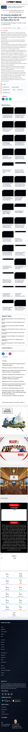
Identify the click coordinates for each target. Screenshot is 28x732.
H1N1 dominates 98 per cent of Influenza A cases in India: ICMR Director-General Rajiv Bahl (8, 185)
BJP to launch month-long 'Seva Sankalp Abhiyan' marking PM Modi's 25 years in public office (8, 240)
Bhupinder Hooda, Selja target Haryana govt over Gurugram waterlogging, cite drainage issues (8, 130)
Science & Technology (5, 670)
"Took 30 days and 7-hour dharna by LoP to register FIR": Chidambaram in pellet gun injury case (7, 267)
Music (2, 659)
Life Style (3, 639)
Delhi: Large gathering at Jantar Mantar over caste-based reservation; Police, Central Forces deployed (20, 267)
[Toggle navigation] (2, 2)
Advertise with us (5, 714)
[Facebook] (3, 353)
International (3, 662)
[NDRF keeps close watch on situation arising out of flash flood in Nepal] (14, 364)
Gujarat (2, 634)
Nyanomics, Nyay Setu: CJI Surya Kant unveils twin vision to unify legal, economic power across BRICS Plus (8, 254)
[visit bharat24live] (14, 451)
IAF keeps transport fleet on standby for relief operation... (13, 395)
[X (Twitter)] (6, 353)
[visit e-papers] (4, 499)
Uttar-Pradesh (4, 631)
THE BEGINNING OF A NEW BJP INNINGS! (19, 212)
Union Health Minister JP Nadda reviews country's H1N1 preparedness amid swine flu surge (20, 308)
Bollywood (3, 655)
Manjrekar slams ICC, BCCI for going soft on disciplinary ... (13, 381)
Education (3, 668)
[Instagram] (10, 353)
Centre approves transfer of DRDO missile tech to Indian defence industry (7, 144)
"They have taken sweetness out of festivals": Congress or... (13, 402)
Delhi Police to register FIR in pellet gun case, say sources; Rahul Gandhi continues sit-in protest (20, 281)
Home (3, 10)
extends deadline (15, 87)
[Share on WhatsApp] (10, 99)
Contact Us (3, 707)
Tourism (2, 646)
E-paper (3, 711)
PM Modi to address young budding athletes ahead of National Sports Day (8, 199)
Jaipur (2, 627)
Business (3, 649)
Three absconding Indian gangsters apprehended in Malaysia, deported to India (19, 199)
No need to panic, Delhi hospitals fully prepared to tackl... (13, 388)
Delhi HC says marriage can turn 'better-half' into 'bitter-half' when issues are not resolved (20, 185)
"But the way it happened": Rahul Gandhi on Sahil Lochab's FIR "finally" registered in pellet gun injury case (20, 240)
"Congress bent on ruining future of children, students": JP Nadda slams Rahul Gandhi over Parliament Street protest (8, 295)
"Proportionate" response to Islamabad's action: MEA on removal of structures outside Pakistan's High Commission (20, 295)
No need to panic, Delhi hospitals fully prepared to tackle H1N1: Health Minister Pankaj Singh (8, 116)
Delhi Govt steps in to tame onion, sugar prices (7, 171)
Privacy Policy (4, 709)
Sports (2, 665)
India (2, 636)
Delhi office (20, 89)
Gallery (2, 675)
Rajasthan (3, 629)
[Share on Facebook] (3, 99)
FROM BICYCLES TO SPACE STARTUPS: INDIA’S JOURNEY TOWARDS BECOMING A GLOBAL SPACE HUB (8, 212)
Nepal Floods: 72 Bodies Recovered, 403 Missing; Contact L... (14, 374)
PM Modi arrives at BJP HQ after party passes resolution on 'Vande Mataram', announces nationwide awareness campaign (20, 226)
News (7, 10)
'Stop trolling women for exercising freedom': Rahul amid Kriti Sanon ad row (20, 144)
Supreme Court (6, 87)
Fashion (2, 644)
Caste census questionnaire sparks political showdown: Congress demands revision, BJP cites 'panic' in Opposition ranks (7, 157)
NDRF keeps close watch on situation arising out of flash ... (13, 367)
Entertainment (4, 652)
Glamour (2, 642)
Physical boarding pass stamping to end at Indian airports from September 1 (8, 226)
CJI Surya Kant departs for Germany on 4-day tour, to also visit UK (20, 130)
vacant (13, 89)
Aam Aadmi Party (6, 89)
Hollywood (3, 657)
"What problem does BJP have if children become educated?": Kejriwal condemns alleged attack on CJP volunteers (7, 281)
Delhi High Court (6, 92)
